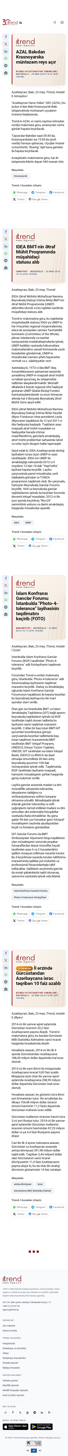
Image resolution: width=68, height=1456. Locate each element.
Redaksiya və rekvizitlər (14, 1348)
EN (28, 1450)
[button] (6, 37)
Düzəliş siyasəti (10, 1362)
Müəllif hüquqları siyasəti (15, 1390)
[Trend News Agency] (12, 1280)
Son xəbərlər (9, 1325)
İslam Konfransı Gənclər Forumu (31, 890)
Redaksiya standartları (14, 1358)
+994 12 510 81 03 (11, 1306)
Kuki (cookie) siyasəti (13, 1395)
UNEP (28, 522)
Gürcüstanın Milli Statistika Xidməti (32, 1190)
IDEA (16, 522)
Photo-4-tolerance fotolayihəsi (30, 897)
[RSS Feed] (49, 1412)
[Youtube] (27, 1412)
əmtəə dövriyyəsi (22, 1184)
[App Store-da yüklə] (15, 1426)
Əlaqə (6, 1353)
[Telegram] (35, 1412)
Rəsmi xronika (10, 1330)
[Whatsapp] (6, 1412)
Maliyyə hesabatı (11, 1367)
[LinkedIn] (42, 1412)
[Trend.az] (12, 22)
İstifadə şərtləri (10, 1380)
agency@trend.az (11, 1309)
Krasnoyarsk (20, 176)
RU (40, 1450)
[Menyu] (62, 22)
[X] (20, 1412)
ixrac (40, 1184)
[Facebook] (13, 1412)
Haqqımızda (9, 1343)
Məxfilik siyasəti (11, 1385)
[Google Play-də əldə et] (41, 1426)
